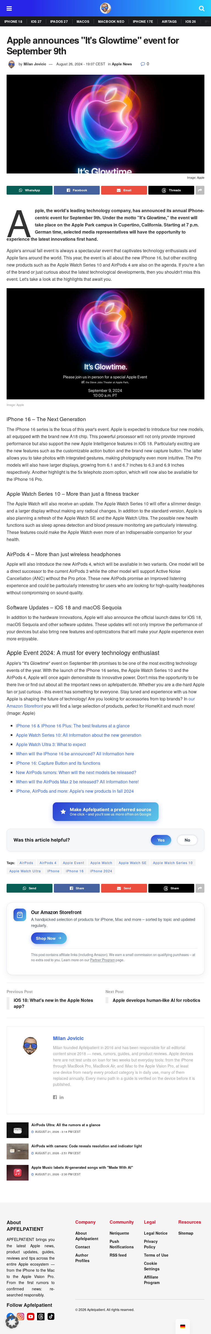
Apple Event (73, 862)
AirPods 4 (48, 862)
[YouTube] (30, 1316)
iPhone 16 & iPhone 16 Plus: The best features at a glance (73, 725)
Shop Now (45, 938)
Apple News (122, 63)
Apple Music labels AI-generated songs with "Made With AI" (82, 1167)
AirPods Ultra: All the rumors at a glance (65, 1124)
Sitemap (185, 1233)
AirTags (169, 21)
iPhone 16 (75, 870)
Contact (82, 1246)
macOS (83, 21)
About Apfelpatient (86, 1235)
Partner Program (102, 959)
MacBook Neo (111, 21)
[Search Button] (201, 8)
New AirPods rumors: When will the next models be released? (76, 772)
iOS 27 (36, 21)
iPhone (53, 870)
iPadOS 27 (59, 21)
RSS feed (118, 1255)
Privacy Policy (151, 1243)
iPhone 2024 (101, 870)
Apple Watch (101, 862)
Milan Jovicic (35, 63)
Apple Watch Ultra (25, 870)
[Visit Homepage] (105, 8)
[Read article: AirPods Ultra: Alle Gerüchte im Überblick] (18, 1130)
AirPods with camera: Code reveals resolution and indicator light (86, 1145)
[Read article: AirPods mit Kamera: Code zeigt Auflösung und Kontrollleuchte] (18, 1151)
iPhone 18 (13, 21)
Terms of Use (156, 1255)
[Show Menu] (9, 8)
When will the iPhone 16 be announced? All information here (75, 753)
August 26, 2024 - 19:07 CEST (80, 63)
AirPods (26, 862)
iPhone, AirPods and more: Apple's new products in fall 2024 (75, 791)
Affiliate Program (152, 1279)
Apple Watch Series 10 (173, 862)
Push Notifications (122, 1243)
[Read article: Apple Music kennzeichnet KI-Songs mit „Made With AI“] (18, 1173)
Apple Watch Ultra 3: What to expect (51, 744)
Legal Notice (156, 1233)
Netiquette (119, 1233)
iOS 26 (190, 21)
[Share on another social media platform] (200, 190)
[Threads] (41, 1316)
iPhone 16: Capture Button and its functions (58, 763)
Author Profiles (82, 1257)
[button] (12, 1322)
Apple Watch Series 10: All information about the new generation (78, 735)
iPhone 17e (143, 21)
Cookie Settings (152, 1265)
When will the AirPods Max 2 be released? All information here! (77, 781)
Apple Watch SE (133, 862)
